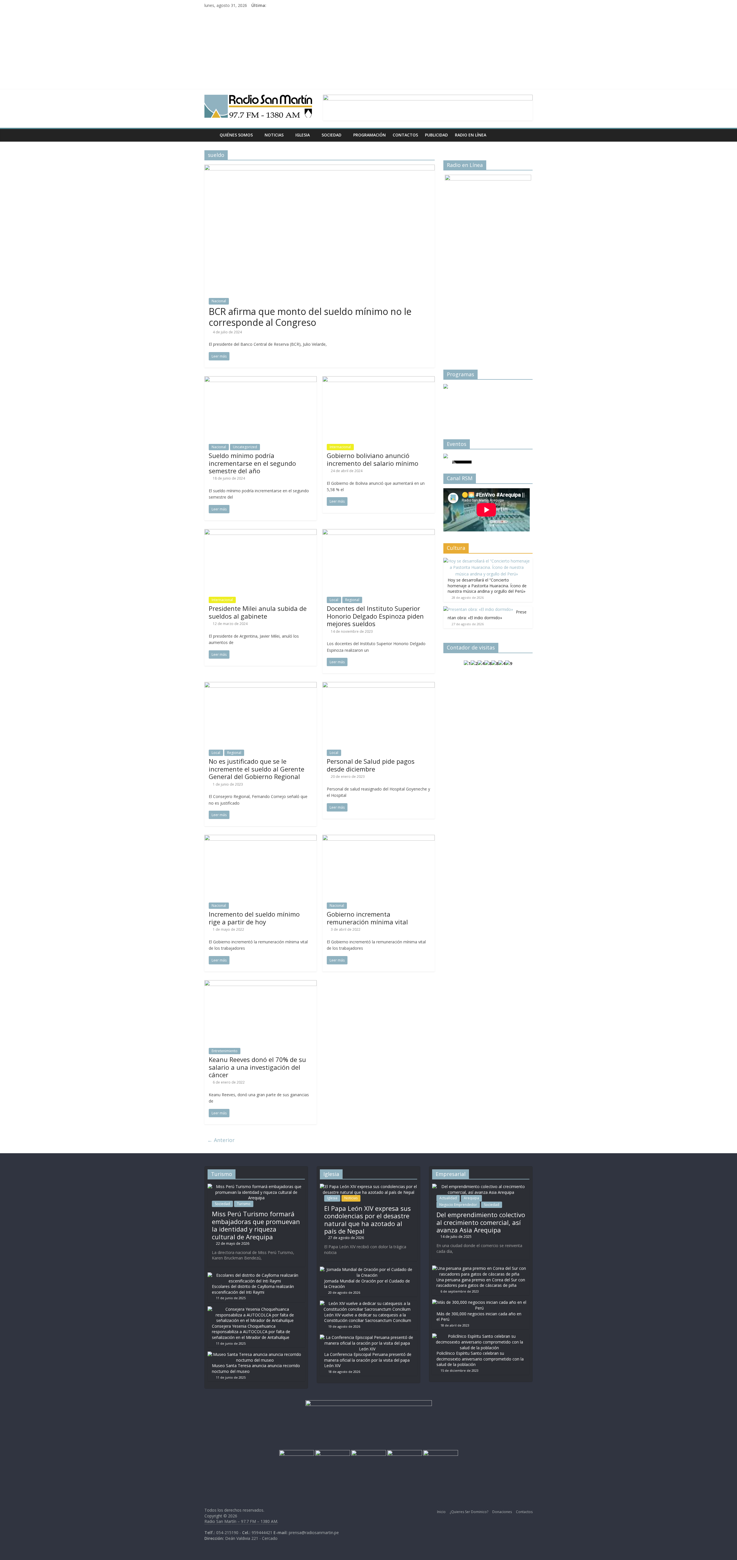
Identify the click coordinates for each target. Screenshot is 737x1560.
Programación (369, 135)
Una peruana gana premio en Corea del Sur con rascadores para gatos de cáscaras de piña (480, 1282)
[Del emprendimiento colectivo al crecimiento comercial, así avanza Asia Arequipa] (480, 1186)
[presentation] (455, 402)
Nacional (219, 301)
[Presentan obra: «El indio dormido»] (478, 609)
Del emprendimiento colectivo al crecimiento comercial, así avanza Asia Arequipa (480, 1222)
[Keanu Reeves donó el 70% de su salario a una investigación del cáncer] (260, 984)
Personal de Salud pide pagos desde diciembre (371, 765)
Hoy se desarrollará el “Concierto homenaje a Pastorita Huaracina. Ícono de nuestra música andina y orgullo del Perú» (487, 585)
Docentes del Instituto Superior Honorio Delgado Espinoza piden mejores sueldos (375, 616)
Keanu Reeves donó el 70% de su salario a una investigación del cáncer (257, 1067)
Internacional (340, 446)
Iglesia (302, 135)
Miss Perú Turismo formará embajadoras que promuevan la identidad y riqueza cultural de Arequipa (256, 1225)
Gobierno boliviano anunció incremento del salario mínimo (372, 459)
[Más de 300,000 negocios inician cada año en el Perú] (479, 1302)
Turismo (243, 1203)
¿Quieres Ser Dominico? (469, 1511)
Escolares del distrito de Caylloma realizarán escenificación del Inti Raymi (253, 1289)
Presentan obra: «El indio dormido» (487, 614)
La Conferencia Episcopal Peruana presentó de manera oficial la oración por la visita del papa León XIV (367, 1360)
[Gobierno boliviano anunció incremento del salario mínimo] (378, 380)
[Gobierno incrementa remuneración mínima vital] (378, 838)
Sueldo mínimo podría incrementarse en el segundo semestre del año (252, 463)
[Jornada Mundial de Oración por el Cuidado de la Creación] (367, 1269)
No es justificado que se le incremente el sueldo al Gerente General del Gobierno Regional (256, 769)
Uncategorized (245, 446)
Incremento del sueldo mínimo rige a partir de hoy (254, 918)
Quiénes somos (236, 135)
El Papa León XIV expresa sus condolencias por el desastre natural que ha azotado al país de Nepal (367, 1219)
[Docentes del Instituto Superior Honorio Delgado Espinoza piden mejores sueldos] (378, 532)
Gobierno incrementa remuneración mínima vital (367, 918)
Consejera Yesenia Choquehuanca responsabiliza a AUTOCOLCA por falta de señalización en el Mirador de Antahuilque (251, 1331)
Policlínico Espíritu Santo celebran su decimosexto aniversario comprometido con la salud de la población (480, 1358)
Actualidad (448, 1198)
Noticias (274, 135)
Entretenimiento (225, 1050)
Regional (352, 599)
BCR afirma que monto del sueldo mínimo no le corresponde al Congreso (310, 316)
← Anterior (221, 1140)
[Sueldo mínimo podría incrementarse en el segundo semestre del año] (260, 380)
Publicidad (436, 135)
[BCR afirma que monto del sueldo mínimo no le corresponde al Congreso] (319, 168)
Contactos (405, 135)
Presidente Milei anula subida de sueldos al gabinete (258, 612)
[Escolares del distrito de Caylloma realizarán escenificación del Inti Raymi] (255, 1275)
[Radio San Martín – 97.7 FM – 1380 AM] (210, 135)
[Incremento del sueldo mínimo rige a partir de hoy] (260, 838)
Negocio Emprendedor (458, 1204)
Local (334, 599)
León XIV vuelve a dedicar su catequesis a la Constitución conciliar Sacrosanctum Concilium (367, 1317)
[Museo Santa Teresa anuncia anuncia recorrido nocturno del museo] (255, 1354)
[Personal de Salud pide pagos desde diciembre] (378, 685)
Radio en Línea (470, 135)
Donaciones (502, 1511)
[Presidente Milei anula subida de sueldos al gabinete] (260, 532)
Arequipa (471, 1198)
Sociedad (331, 135)
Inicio (441, 1511)
